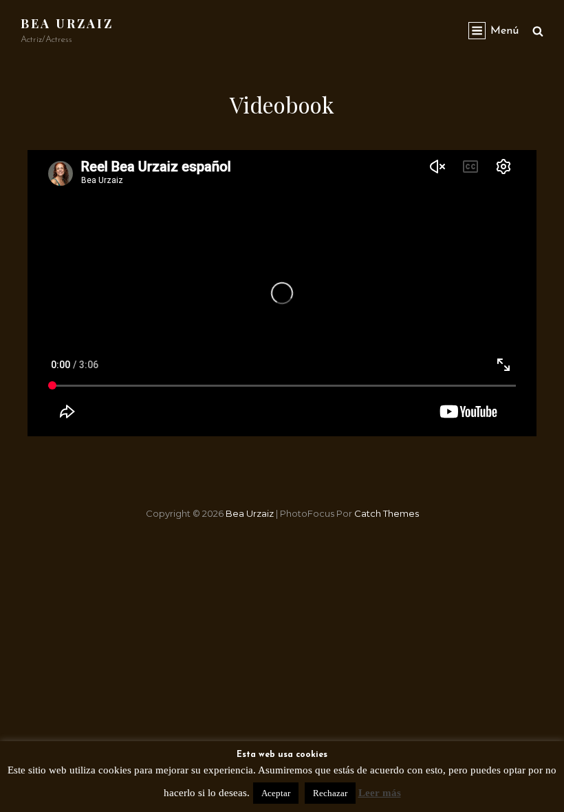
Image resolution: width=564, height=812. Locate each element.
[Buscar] (537, 31)
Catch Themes (386, 513)
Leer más (379, 792)
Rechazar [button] (330, 793)
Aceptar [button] (275, 793)
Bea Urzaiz (67, 23)
